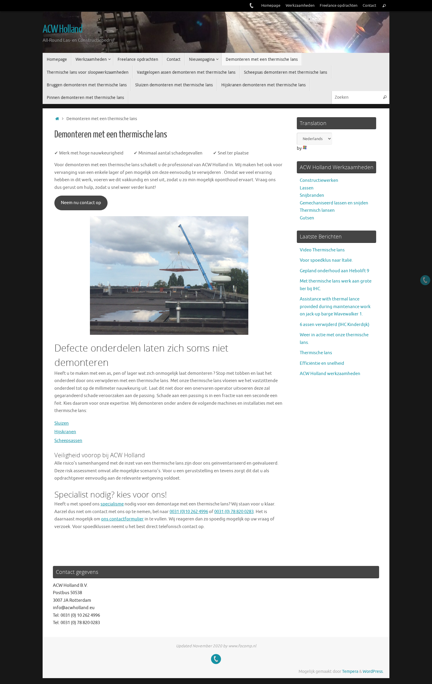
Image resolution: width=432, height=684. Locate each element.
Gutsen (307, 218)
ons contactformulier (122, 519)
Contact (369, 5)
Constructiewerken (319, 180)
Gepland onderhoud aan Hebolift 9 (334, 271)
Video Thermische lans (322, 250)
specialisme (112, 504)
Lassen (307, 188)
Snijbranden (312, 195)
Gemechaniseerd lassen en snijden (334, 203)
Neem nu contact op (81, 203)
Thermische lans (316, 353)
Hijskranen (65, 432)
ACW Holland (62, 29)
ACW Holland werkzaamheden (330, 374)
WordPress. (373, 671)
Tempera (350, 671)
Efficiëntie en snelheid (322, 363)
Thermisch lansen (317, 210)
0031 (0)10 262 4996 (189, 512)
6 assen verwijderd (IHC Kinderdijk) (334, 324)
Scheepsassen (68, 440)
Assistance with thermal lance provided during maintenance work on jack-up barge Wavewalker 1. (335, 306)
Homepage (270, 5)
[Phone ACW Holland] (251, 5)
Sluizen (61, 423)
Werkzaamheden (300, 5)
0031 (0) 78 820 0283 (234, 512)
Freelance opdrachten (338, 5)
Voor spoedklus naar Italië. (326, 260)
